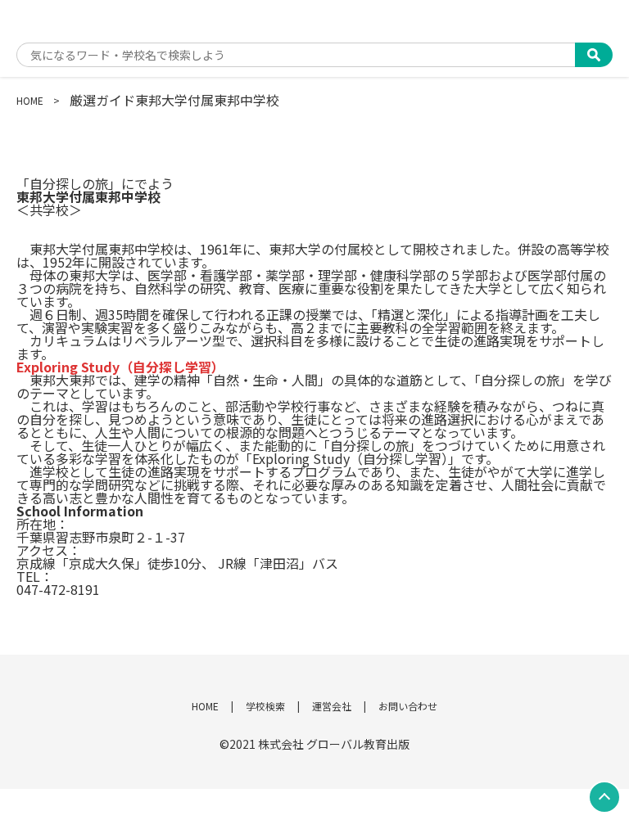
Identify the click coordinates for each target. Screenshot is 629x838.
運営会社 (331, 706)
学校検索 (265, 706)
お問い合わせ (407, 706)
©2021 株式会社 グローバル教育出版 (314, 744)
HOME (29, 100)
